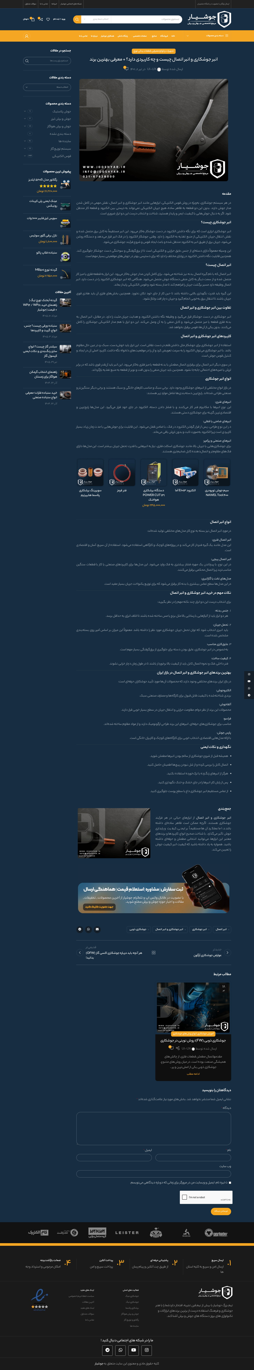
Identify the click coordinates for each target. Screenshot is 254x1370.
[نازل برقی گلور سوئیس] (65, 239)
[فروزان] (186, 1232)
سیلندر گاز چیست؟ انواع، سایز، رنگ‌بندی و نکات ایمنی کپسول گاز (40, 351)
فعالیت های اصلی (131, 1290)
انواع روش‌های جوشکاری (185, 1034)
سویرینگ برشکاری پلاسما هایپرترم (90, 493)
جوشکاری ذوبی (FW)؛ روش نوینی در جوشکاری (193, 1041)
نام (228, 1150)
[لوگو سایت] (209, 19)
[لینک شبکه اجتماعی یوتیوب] (133, 1350)
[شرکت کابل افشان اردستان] (157, 1232)
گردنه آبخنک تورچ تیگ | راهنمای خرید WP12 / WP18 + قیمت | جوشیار (40, 305)
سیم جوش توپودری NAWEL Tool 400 (217, 493)
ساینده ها (65, 141)
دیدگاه (226, 1108)
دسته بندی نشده (60, 134)
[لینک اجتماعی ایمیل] (97, 929)
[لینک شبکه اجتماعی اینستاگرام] (146, 1350)
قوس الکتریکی (61, 156)
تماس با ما (89, 1320)
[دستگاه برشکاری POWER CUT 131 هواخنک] (154, 472)
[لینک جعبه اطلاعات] (207, 1267)
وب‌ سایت (225, 1166)
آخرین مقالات (88, 1302)
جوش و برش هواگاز (59, 126)
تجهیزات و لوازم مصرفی (163, 51)
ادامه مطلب (193, 1074)
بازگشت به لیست (153, 952)
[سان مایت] (38, 1232)
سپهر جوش (97, 1232)
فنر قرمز (122, 490)
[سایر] (67, 1232)
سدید (127, 1232)
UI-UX (151, 69)
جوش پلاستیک (62, 111)
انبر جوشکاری (199, 929)
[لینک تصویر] (153, 888)
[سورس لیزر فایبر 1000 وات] (65, 222)
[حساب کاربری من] (26, 36)
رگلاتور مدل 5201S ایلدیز (43, 180)
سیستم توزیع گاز (61, 149)
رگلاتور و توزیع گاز (131, 1320)
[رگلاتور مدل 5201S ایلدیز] (65, 186)
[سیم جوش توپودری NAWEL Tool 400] (217, 472)
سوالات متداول (87, 1314)
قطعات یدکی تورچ (142, 51)
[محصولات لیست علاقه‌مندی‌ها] (48, 19)
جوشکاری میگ (132, 1296)
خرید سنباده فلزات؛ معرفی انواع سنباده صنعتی (41, 395)
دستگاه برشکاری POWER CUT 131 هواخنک (154, 495)
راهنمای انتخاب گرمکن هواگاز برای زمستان (43, 374)
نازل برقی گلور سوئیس (43, 236)
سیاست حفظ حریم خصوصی (81, 1296)
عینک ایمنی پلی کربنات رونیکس (43, 203)
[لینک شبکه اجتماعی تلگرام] (79, 929)
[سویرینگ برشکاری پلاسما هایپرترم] (90, 472)
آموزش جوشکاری (205, 1034)
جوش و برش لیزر (61, 119)
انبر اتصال (221, 929)
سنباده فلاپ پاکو (46, 253)
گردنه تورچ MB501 (46, 270)
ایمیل (147, 1150)
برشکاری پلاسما (132, 1308)
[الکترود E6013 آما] (185, 472)
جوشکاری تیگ (132, 1302)
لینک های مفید (87, 1290)
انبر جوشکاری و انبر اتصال (169, 929)
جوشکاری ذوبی (138, 929)
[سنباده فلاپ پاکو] (65, 256)
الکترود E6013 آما (185, 490)
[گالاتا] (216, 1232)
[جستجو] (77, 19)
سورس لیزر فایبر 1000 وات (42, 218)
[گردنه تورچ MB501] (65, 274)
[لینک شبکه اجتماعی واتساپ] (88, 929)
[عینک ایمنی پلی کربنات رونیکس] (65, 205)
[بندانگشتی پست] (65, 308)
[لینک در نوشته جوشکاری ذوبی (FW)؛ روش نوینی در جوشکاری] (193, 1007)
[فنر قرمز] (122, 472)
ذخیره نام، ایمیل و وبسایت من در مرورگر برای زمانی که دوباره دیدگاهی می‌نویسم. (178, 1182)
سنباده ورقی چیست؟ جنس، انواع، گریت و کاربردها (40, 328)
